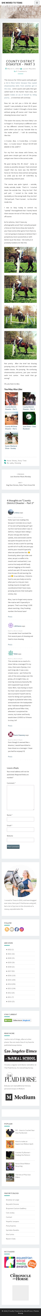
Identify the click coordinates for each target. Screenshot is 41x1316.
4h (8, 463)
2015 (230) (10, 980)
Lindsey (16, 513)
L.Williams (17, 626)
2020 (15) (10, 958)
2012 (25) (10, 993)
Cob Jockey (10, 1213)
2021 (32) (10, 954)
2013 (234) (10, 988)
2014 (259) (10, 984)
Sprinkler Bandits (12, 1230)
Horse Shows (12, 460)
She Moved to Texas (12, 2)
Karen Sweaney (19, 735)
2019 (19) (10, 962)
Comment (11, 783)
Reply (10, 616)
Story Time (22, 460)
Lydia (11, 463)
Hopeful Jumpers (12, 1221)
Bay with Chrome (12, 1204)
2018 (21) (10, 967)
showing (18, 463)
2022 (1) (10, 949)
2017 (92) (10, 971)
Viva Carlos (10, 1234)
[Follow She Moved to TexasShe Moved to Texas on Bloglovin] (21, 1021)
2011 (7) (10, 997)
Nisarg (20, 1313)
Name (9, 815)
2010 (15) (10, 1001)
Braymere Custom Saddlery (16, 1208)
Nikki (16, 654)
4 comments (21, 71)
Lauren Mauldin (29, 69)
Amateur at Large (12, 1200)
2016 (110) (10, 975)
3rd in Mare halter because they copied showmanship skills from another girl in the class (20, 86)
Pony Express (11, 1226)
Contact (9, 1217)
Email (9, 825)
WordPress (28, 1311)
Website (10, 836)
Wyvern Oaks (11, 1239)
